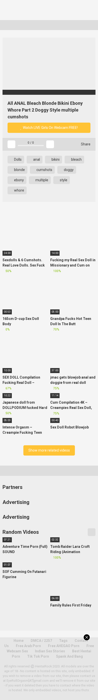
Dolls (17, 159)
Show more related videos (49, 450)
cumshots (44, 170)
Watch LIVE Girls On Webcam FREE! (50, 128)
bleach (76, 159)
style (63, 180)
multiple (41, 180)
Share (85, 144)
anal (36, 159)
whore (18, 190)
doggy (68, 170)
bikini (55, 159)
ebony (18, 180)
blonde (19, 170)
